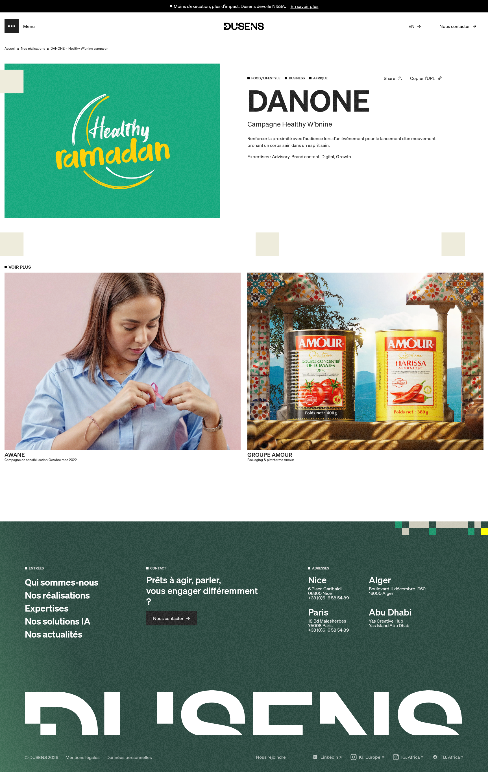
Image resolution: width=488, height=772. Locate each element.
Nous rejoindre (271, 757)
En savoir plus (305, 6)
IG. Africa (410, 757)
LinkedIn (329, 757)
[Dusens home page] (244, 26)
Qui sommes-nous (62, 582)
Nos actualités (53, 634)
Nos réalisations (33, 48)
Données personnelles (129, 757)
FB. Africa (450, 757)
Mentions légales (83, 757)
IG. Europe (369, 757)
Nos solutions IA (57, 621)
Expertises (47, 608)
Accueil (10, 48)
